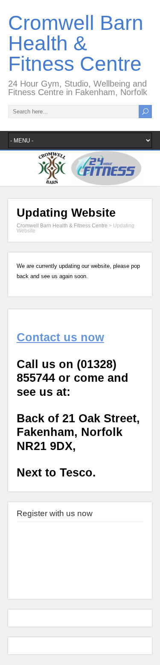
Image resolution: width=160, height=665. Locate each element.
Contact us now (60, 337)
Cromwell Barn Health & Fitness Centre (75, 43)
